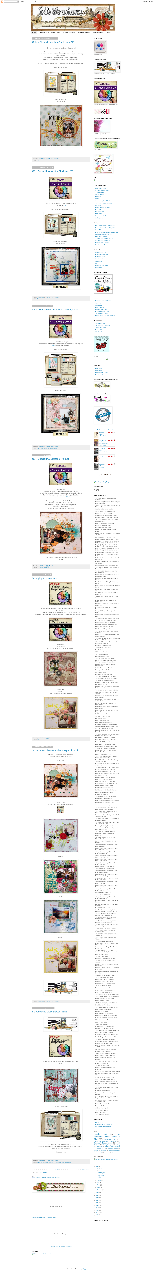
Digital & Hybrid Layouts (102, 243)
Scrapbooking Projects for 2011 (104, 240)
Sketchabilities (99, 194)
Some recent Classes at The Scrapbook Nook (55, 750)
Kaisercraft (99, 1146)
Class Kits (39, 1162)
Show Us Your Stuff (100, 252)
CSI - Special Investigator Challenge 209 (52, 171)
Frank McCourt (103, 435)
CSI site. (68, 497)
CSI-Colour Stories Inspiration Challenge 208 (55, 309)
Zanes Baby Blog (100, 323)
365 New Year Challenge (102, 325)
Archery (118, 1145)
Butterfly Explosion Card (102, 311)
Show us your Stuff (100, 216)
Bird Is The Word (100, 257)
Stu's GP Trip (99, 230)
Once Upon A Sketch (101, 188)
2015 (97, 1193)
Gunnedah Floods (113, 1148)
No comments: (55, 158)
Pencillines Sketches (101, 375)
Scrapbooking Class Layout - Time (49, 1011)
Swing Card (98, 305)
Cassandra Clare (104, 451)
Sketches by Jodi (100, 245)
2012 (97, 1200)
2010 (97, 1205)
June (98, 1185)
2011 (97, 1203)
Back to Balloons (100, 330)
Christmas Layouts (51, 1217)
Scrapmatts (98, 261)
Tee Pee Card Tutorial (101, 313)
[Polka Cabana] (101, 351)
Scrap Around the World (102, 190)
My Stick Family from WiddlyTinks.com (61, 1246)
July (98, 1182)
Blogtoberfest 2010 (110, 1139)
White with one (99, 211)
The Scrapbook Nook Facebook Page (49, 32)
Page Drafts (98, 213)
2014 (97, 1195)
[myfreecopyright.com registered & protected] (46, 1177)
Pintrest (109, 32)
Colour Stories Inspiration (102, 207)
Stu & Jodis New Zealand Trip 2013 (105, 228)
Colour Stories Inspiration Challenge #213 (53, 42)
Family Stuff (100, 1134)
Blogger (84, 1269)
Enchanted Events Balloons (112, 1146)
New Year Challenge (101, 236)
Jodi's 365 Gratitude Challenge (105, 1141)
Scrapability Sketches (101, 373)
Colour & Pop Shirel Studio (103, 201)
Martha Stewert (99, 1122)
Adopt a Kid (107, 1152)
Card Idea (98, 303)
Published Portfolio (98, 32)
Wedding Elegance (100, 332)
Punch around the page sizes (103, 1124)
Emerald (96, 1150)
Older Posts (85, 1169)
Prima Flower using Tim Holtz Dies (105, 316)
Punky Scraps (107, 1145)
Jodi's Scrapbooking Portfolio (103, 234)
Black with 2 (98, 209)
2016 (97, 1167)
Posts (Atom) (43, 1172)
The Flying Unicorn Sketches (103, 203)
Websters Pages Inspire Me (103, 1126)
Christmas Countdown (38, 1217)
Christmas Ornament (101, 309)
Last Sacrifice (103, 456)
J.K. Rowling (103, 445)
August (99, 1180)
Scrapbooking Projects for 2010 (104, 238)
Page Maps (98, 368)
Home (34, 32)
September (100, 1169)
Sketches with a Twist (101, 259)
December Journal (101, 1148)
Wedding (100, 1152)
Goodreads (98, 267)
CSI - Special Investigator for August (50, 459)
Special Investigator (44, 298)
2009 (97, 1207)
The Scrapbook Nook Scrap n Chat (62, 1162)
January (99, 1190)
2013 (97, 1198)
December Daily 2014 (69, 32)
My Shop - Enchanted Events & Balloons (106, 232)
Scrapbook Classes (48, 1162)
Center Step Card (100, 307)
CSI (38, 160)
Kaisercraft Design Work (102, 1143)
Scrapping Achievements (44, 578)
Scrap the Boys (99, 192)
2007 (97, 1212)
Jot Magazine (99, 218)
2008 (97, 1210)
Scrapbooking (43, 448)
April (98, 1187)
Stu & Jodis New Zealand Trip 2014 (105, 226)
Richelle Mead (103, 458)
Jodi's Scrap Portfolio (101, 327)
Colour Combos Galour (102, 265)
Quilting (113, 1152)
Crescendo (102, 464)
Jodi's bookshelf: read (105, 430)
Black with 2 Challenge (101, 254)
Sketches (98, 205)
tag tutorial (98, 196)
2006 (97, 1215)
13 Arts (97, 199)
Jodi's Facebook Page (84, 32)
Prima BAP (103, 1150)
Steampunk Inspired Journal (103, 301)
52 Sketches (98, 370)
